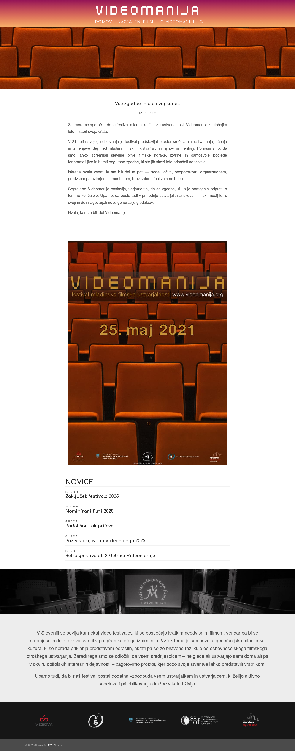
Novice (79, 482)
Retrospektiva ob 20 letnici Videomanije (110, 555)
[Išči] (200, 22)
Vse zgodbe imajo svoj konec (147, 103)
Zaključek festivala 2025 (92, 496)
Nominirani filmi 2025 (89, 511)
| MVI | (50, 745)
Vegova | (58, 745)
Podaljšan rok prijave (89, 525)
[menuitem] (103, 22)
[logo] (147, 10)
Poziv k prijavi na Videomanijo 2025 (105, 540)
